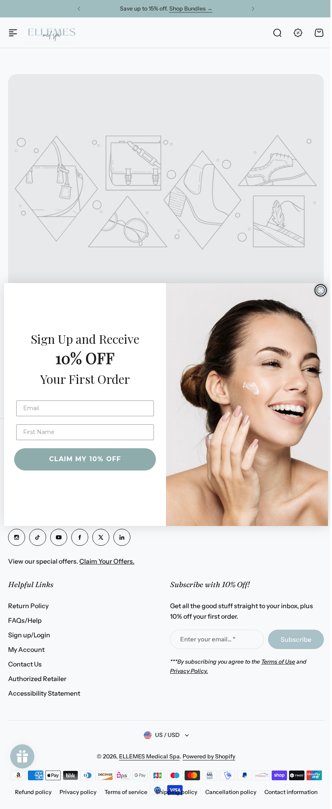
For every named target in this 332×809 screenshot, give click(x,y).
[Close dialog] (318, 290)
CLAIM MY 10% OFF (82, 459)
